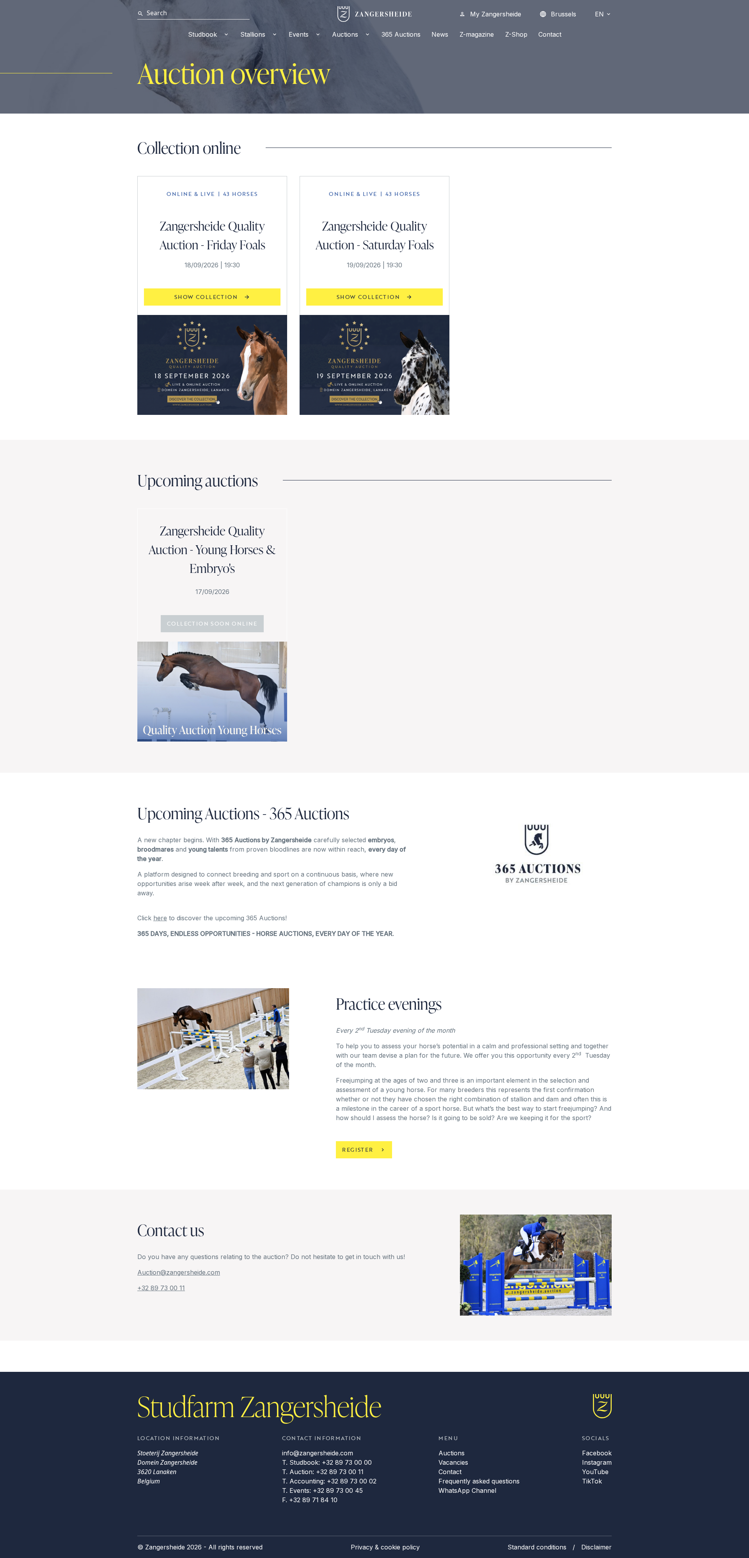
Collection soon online (212, 623)
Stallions (252, 34)
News (439, 34)
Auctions (345, 34)
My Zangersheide (495, 14)
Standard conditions (537, 1547)
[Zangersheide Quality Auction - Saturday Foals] (374, 365)
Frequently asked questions (479, 1481)
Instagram (597, 1462)
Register (357, 1149)
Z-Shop (516, 34)
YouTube (595, 1472)
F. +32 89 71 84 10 (309, 1500)
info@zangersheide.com (317, 1453)
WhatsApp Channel (467, 1490)
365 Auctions (401, 34)
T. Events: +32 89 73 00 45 (322, 1490)
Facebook (597, 1453)
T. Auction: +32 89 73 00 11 (323, 1472)
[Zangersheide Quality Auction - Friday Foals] (212, 365)
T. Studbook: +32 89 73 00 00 (327, 1462)
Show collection (206, 297)
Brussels (563, 14)
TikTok (592, 1481)
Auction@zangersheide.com (178, 1272)
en (599, 14)
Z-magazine (477, 34)
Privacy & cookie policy (385, 1547)
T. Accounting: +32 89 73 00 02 (329, 1481)
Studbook (202, 34)
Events (299, 34)
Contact (549, 34)
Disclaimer (596, 1547)
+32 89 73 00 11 (161, 1288)
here (160, 918)
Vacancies (453, 1462)
